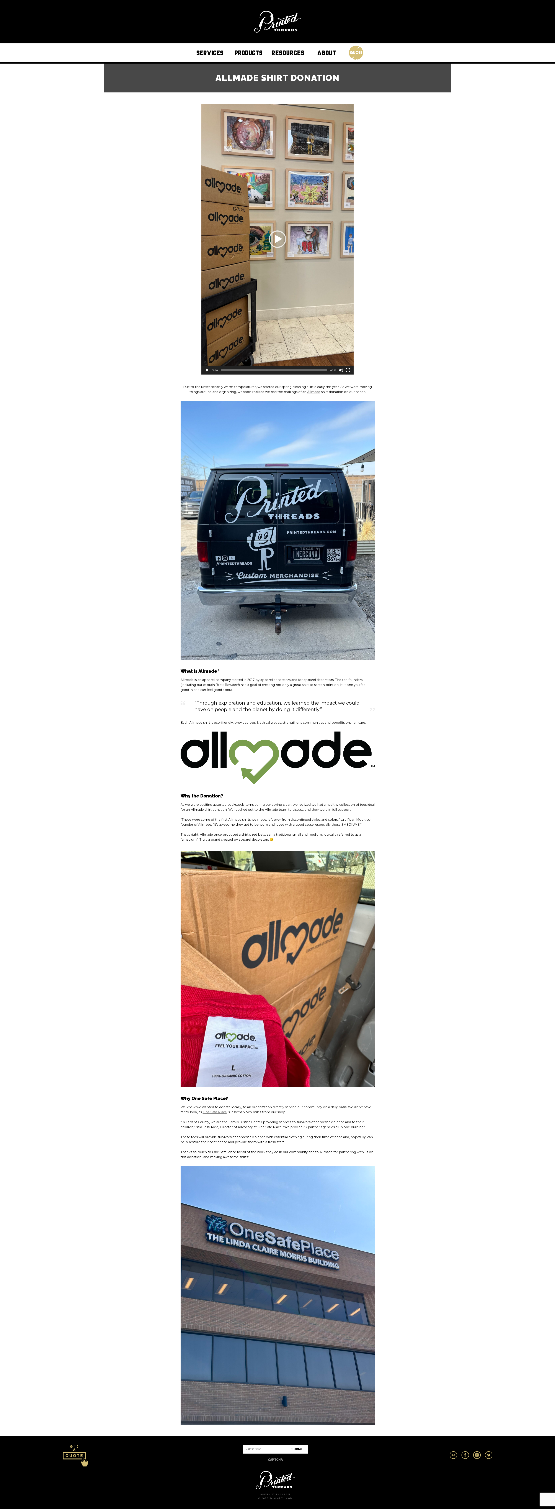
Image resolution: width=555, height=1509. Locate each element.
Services (210, 52)
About (328, 52)
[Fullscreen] (348, 370)
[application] (277, 239)
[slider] (274, 370)
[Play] (207, 370)
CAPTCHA (275, 1460)
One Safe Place (215, 1112)
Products (249, 52)
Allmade (313, 392)
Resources (289, 52)
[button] (277, 239)
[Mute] (341, 370)
